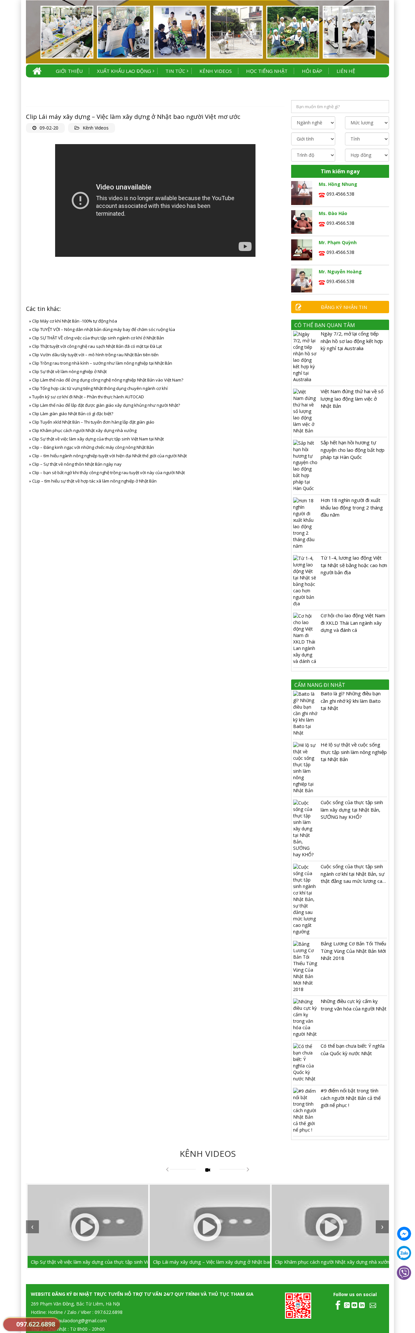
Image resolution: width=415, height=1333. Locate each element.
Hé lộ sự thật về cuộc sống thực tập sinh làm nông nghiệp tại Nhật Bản (354, 751)
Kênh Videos (96, 128)
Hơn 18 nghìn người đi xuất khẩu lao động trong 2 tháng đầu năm (352, 507)
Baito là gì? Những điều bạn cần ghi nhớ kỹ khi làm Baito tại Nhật (351, 700)
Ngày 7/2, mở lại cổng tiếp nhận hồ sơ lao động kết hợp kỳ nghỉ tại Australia (352, 340)
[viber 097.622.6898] (404, 1273)
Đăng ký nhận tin (344, 307)
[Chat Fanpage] (404, 1233)
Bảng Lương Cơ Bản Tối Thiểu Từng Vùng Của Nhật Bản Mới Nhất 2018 (353, 950)
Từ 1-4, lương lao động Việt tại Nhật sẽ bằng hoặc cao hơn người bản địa (354, 564)
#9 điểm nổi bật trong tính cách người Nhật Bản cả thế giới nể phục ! (351, 1097)
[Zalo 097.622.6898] (404, 1253)
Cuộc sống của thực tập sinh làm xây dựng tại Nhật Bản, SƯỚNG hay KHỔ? (352, 809)
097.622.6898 (35, 1324)
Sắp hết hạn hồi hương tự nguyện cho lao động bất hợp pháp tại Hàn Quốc (353, 449)
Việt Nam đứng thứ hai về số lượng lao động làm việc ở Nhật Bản (352, 398)
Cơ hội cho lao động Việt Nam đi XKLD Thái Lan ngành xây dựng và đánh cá (353, 622)
